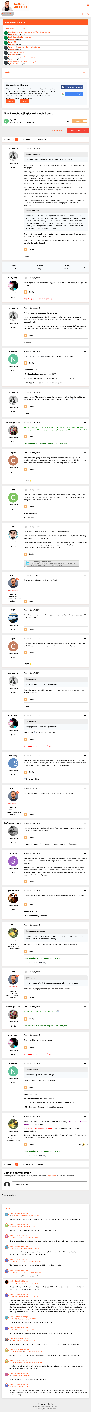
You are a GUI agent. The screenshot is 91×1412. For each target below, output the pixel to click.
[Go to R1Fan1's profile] (7, 1225)
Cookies (50, 1404)
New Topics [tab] (10, 28)
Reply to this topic (78, 130)
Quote (31, 250)
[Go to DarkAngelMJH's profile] (13, 430)
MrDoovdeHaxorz (12, 823)
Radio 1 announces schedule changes (22, 62)
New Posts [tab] (21, 28)
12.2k (14, 944)
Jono (12, 575)
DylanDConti (13, 890)
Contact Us (42, 1404)
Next (28, 139)
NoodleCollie (14, 34)
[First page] (4, 139)
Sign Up (24, 101)
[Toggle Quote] (27, 154)
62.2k (14, 594)
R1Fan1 (14, 1226)
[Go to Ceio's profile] (13, 498)
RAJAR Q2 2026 (14, 42)
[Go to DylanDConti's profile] (13, 898)
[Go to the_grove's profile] (13, 156)
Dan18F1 (14, 1386)
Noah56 (14, 1296)
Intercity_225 (14, 54)
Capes (13, 452)
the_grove (13, 148)
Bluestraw (15, 1216)
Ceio (13, 490)
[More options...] (85, 148)
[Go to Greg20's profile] (7, 1318)
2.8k (14, 546)
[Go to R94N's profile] (13, 618)
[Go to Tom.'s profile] (13, 535)
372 (13, 371)
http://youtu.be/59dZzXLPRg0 (35, 962)
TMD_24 (14, 1283)
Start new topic (57, 130)
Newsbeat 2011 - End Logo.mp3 (35, 356)
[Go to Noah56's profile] (7, 1295)
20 (14, 910)
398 (14, 167)
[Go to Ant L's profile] (6, 121)
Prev (9, 139)
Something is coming (16, 52)
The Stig (13, 755)
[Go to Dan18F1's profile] (7, 1385)
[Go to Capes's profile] (13, 460)
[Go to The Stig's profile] (13, 763)
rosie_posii (12, 278)
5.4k (14, 842)
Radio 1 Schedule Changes (18, 1213)
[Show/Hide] (84, 71)
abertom (13, 39)
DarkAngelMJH (12, 422)
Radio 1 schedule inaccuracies (19, 37)
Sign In (10, 101)
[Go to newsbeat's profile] (13, 359)
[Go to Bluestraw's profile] (7, 1214)
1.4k (14, 629)
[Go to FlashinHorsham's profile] (7, 1350)
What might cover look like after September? (24, 47)
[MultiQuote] (25, 249)
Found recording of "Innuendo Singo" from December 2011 (29, 32)
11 (14, 873)
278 (13, 472)
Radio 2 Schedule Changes (19, 1338)
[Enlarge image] (73, 399)
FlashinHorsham (17, 1351)
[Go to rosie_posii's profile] (13, 286)
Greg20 (14, 1319)
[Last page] (32, 139)
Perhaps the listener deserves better (21, 57)
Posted (29, 1216)
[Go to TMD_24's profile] (7, 1282)
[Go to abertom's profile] (7, 1236)
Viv (12, 925)
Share (66, 121)
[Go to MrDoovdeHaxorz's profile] (13, 831)
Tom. (12, 527)
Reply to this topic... (23, 1185)
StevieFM (13, 853)
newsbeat (13, 351)
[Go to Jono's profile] (13, 583)
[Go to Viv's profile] (13, 933)
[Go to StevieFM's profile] (13, 861)
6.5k (14, 442)
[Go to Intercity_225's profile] (7, 1260)
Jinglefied (78, 1144)
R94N (13, 610)
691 (14, 297)
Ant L (14, 120)
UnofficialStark (15, 64)
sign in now (52, 1176)
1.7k (13, 775)
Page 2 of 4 (41, 139)
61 (14, 509)
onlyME (12, 44)
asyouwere (13, 59)
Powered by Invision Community (45, 1409)
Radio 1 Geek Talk (28, 122)
